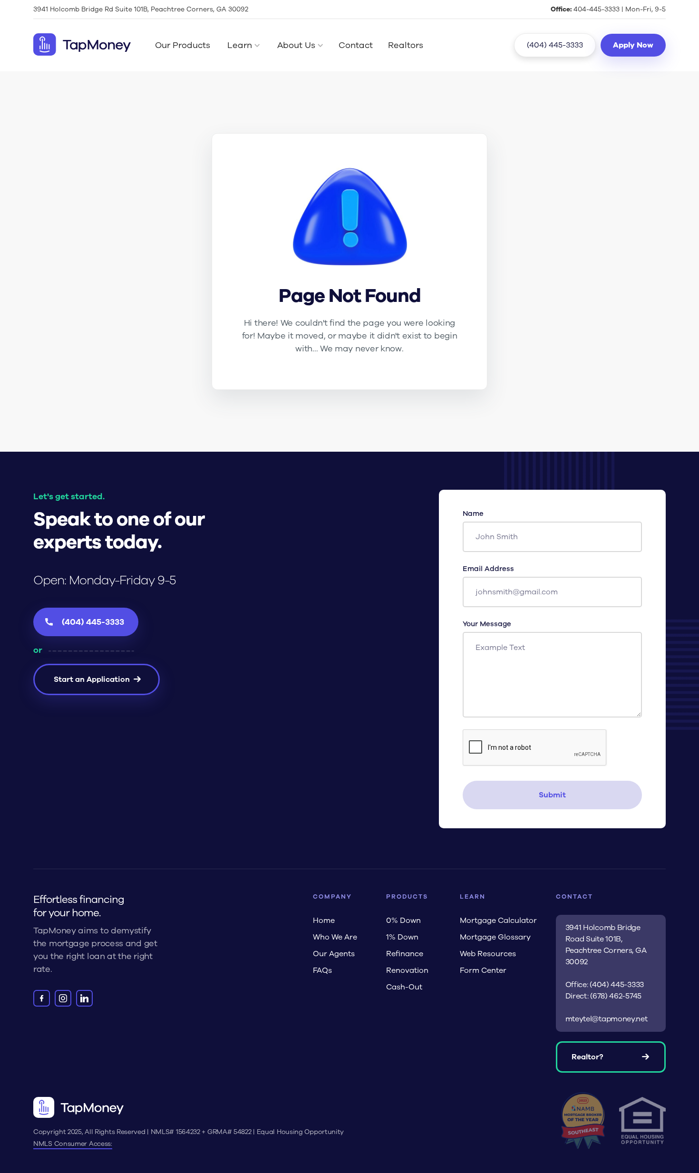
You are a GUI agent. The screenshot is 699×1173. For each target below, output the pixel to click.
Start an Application (92, 679)
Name (473, 513)
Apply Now (633, 45)
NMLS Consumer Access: (72, 1143)
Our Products (182, 45)
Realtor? (587, 1057)
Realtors (405, 45)
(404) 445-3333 (555, 45)
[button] (245, 45)
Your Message (487, 624)
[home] (82, 45)
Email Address (488, 568)
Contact (356, 45)
